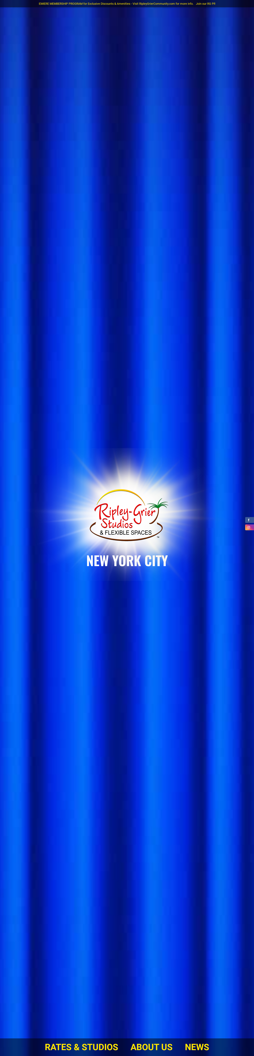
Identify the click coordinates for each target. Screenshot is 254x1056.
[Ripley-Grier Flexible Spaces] (127, 516)
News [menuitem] (197, 1047)
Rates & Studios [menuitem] (81, 1047)
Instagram (249, 527)
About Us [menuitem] (152, 1047)
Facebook (249, 520)
